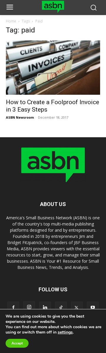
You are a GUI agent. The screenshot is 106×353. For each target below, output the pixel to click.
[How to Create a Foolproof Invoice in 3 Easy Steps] (53, 67)
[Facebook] (13, 307)
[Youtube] (93, 307)
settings (65, 332)
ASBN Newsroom (20, 117)
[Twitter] (77, 307)
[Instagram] (29, 307)
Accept (17, 343)
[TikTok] (61, 307)
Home (11, 21)
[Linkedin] (45, 307)
